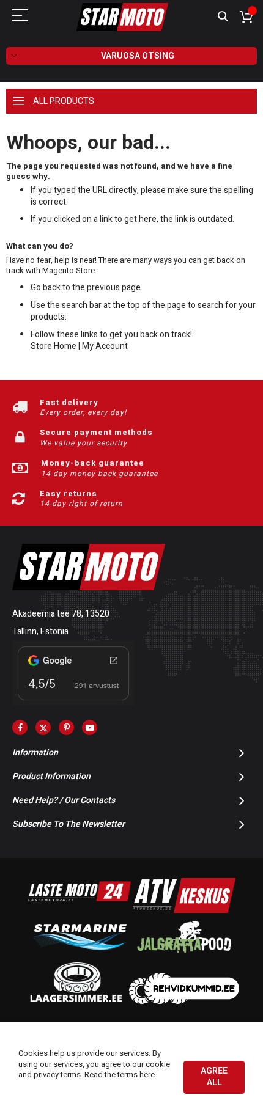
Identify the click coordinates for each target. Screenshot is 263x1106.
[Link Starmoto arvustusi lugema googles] (73, 702)
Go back (46, 287)
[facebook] (20, 727)
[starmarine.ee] (79, 955)
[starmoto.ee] (122, 17)
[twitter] (43, 727)
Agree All (214, 1076)
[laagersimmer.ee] (75, 1001)
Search (223, 16)
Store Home (53, 346)
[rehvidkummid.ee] (184, 1001)
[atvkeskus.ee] (184, 910)
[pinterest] (66, 727)
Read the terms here (119, 1074)
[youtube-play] (89, 727)
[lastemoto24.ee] (79, 910)
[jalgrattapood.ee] (184, 955)
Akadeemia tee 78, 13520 (60, 613)
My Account (105, 346)
